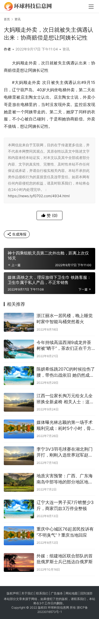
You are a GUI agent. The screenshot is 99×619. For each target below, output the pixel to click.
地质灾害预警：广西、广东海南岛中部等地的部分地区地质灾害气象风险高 (65, 479)
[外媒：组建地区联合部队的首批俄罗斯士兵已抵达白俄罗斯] (19, 562)
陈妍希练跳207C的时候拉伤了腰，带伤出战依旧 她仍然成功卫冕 (66, 372)
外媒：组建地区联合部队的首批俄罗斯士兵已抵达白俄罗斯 (65, 559)
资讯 (66, 49)
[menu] (91, 6)
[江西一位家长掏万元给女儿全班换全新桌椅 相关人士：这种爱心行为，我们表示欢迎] (19, 402)
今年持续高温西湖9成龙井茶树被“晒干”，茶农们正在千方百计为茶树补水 (64, 346)
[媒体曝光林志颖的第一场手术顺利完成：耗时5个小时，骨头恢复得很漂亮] (19, 429)
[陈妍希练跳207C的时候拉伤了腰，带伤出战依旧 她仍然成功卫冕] (19, 375)
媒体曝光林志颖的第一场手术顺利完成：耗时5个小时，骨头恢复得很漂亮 (66, 426)
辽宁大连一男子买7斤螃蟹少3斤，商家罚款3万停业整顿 (65, 505)
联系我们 (42, 593)
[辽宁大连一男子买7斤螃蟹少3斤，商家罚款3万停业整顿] (19, 509)
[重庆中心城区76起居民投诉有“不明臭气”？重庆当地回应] (19, 535)
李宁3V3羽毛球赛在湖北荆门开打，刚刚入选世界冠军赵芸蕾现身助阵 (65, 453)
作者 (7, 49)
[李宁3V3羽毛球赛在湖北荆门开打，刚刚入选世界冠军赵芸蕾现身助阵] (19, 455)
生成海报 (18, 234)
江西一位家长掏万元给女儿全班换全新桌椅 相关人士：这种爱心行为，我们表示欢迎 (65, 399)
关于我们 (27, 593)
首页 (7, 19)
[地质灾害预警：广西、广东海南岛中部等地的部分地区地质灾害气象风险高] (19, 482)
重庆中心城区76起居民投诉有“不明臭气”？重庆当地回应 (65, 532)
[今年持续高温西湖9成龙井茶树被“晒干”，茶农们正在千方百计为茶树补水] (19, 349)
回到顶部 (86, 593)
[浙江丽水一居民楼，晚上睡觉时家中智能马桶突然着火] (19, 322)
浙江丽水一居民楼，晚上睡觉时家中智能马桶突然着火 (65, 318)
